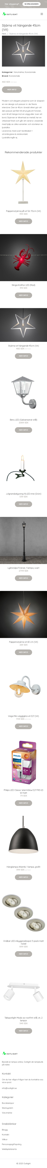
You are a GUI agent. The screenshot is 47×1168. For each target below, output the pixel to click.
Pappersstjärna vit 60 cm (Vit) (23, 642)
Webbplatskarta (9, 1149)
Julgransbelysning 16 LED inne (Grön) (23, 493)
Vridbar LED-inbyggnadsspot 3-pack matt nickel (23, 942)
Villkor (5, 1139)
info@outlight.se (9, 1088)
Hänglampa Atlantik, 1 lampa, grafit (23, 867)
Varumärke (19, 72)
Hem (4, 33)
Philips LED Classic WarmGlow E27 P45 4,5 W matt (23, 791)
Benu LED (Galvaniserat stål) (23, 419)
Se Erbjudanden (32, 4)
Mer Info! (11, 89)
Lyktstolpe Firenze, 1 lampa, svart (23, 568)
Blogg (5, 1130)
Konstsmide (30, 72)
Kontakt (5, 1134)
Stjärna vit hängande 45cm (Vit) (23, 345)
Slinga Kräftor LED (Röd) (23, 285)
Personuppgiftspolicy (11, 1144)
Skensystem (7, 1108)
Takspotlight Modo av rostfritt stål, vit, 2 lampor (23, 1019)
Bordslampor (8, 1103)
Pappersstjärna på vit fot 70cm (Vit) (23, 211)
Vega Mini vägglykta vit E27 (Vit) (23, 716)
